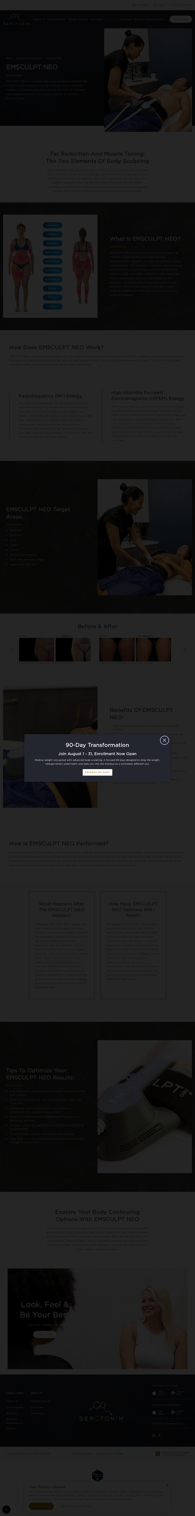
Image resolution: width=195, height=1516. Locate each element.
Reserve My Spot (97, 772)
